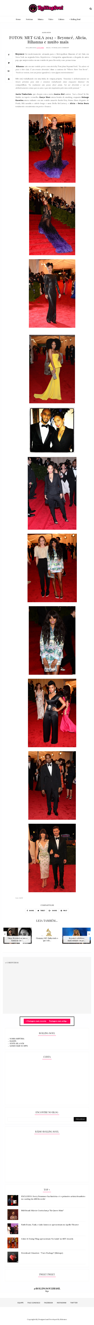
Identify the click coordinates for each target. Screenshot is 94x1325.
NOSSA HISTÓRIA (17, 1039)
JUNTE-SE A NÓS (17, 1043)
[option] (17, 937)
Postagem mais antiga (58, 1021)
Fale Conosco (34, 1303)
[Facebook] (12, 8)
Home (18, 19)
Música (40, 19)
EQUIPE (13, 1041)
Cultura (61, 19)
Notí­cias (29, 19)
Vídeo (50, 19)
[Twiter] (8, 8)
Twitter (73, 1303)
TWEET (42, 910)
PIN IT (65, 910)
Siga (47, 1291)
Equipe (21, 1303)
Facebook (48, 1303)
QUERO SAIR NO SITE (19, 1046)
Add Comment (63, 48)
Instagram (61, 1303)
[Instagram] (4, 8)
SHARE (31, 910)
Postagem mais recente (36, 1021)
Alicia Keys (46, 32)
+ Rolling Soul (74, 19)
